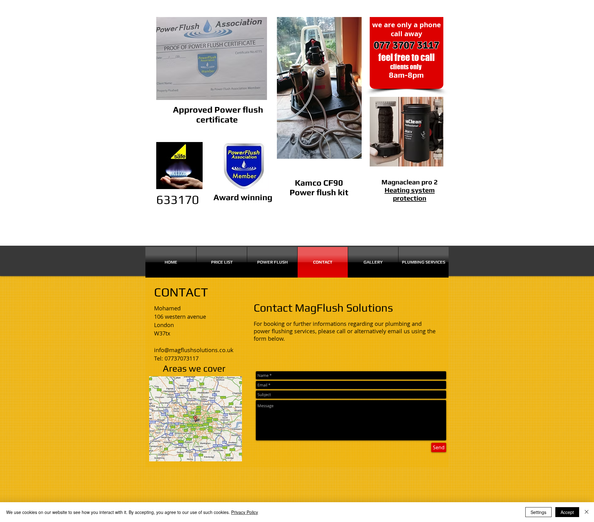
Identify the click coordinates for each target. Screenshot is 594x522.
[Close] (586, 512)
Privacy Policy (244, 512)
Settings (538, 512)
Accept (567, 512)
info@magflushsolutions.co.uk (193, 350)
